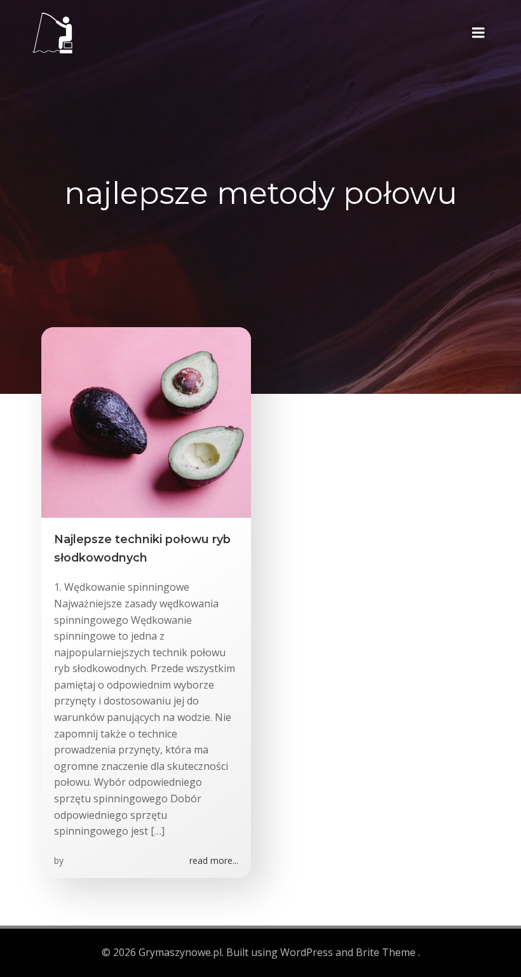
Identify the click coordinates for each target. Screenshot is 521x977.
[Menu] (478, 33)
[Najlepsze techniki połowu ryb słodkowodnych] (146, 422)
